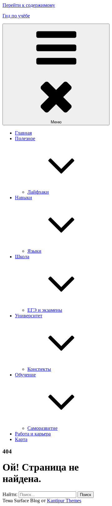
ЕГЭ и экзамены (44, 310)
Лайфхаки (38, 192)
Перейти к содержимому (28, 5)
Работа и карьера (33, 433)
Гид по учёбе (16, 15)
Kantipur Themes (64, 500)
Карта (21, 439)
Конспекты (39, 369)
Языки (34, 251)
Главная (23, 133)
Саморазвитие (42, 428)
